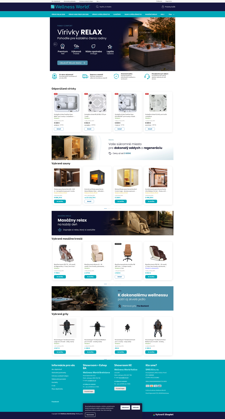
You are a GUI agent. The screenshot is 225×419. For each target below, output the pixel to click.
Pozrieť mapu (89, 391)
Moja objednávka (57, 389)
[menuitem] (58, 14)
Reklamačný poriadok (59, 379)
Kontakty (55, 382)
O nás (53, 386)
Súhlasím (136, 407)
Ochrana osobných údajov (86, 1)
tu (110, 410)
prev (53, 186)
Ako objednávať (56, 1)
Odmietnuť (125, 407)
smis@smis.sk (92, 381)
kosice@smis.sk (123, 378)
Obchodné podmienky (70, 1)
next (172, 186)
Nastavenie (90, 415)
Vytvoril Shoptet (164, 414)
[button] (55, 44)
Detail (59, 129)
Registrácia (169, 1)
